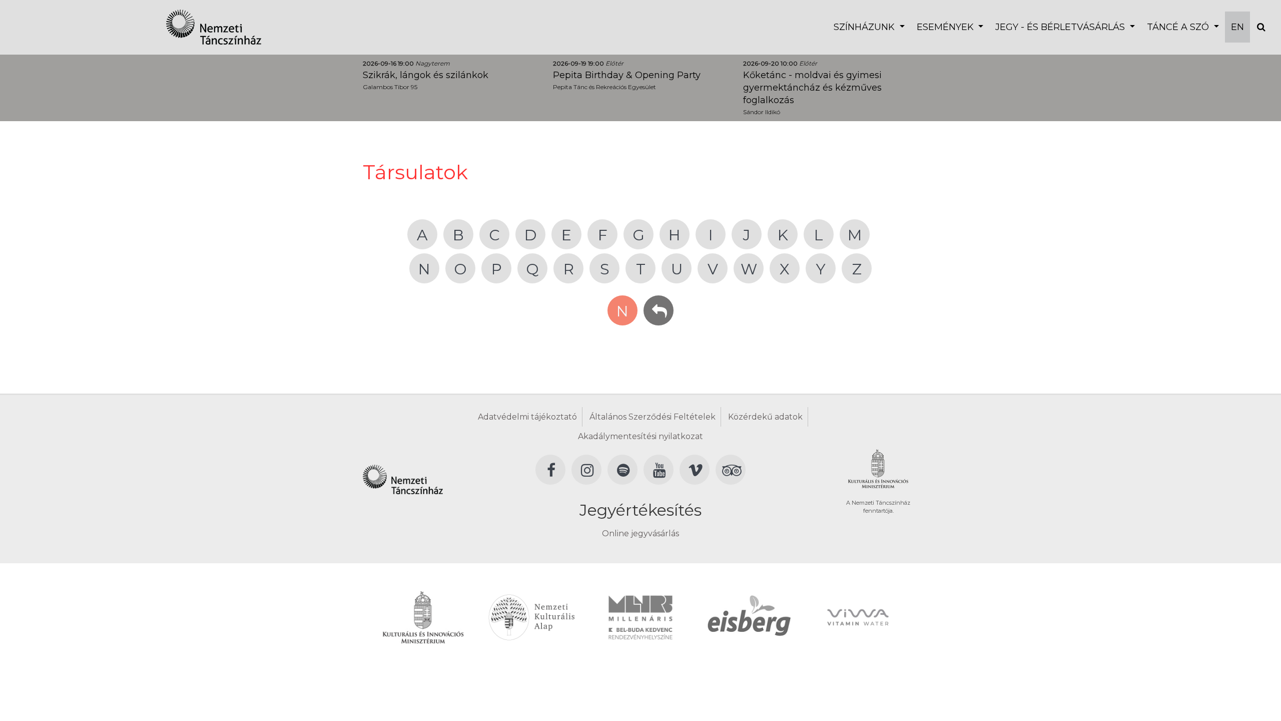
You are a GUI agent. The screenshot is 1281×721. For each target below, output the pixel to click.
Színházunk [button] (865, 27)
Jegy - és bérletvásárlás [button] (1061, 27)
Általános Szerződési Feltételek (652, 417)
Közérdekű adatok (765, 417)
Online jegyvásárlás (640, 533)
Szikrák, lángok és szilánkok (425, 75)
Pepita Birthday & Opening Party (627, 75)
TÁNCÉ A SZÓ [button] (1179, 27)
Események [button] (946, 27)
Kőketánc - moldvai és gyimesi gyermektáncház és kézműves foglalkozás (812, 88)
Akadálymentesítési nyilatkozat (640, 436)
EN (1237, 27)
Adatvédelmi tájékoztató (527, 417)
